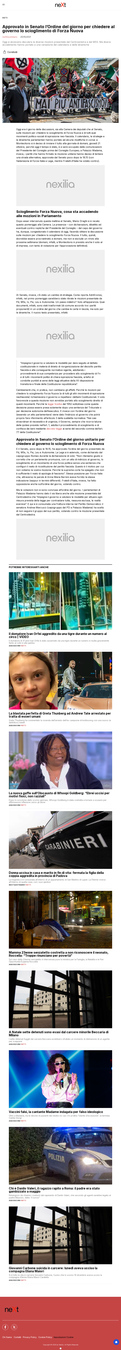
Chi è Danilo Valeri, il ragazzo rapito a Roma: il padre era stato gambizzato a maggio (54, 1190)
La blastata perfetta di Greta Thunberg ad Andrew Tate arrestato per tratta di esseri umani (60, 715)
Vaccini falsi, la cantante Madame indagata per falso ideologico (56, 1111)
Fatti (5, 18)
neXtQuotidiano (9, 37)
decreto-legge (54, 428)
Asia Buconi (14, 646)
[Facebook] (3, 1325)
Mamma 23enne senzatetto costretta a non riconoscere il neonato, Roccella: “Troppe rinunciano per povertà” (58, 954)
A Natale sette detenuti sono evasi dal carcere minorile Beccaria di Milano (58, 1034)
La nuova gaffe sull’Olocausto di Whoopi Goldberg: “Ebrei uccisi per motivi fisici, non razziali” (59, 795)
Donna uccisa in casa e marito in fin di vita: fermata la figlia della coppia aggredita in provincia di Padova (56, 874)
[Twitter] (12, 1325)
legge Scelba (55, 404)
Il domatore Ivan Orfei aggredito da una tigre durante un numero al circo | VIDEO (58, 635)
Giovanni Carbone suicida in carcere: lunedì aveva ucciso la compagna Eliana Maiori (53, 1270)
